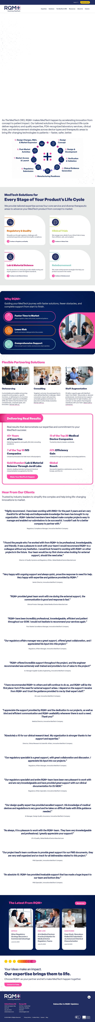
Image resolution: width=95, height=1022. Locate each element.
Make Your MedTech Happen (22, 477)
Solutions (51, 9)
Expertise (44, 9)
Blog (47, 1017)
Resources (72, 9)
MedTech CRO (61, 9)
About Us (80, 9)
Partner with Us (85, 2)
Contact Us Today (13, 984)
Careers (87, 9)
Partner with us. (14, 404)
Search (75, 2)
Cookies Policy (35, 1017)
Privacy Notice (27, 1017)
